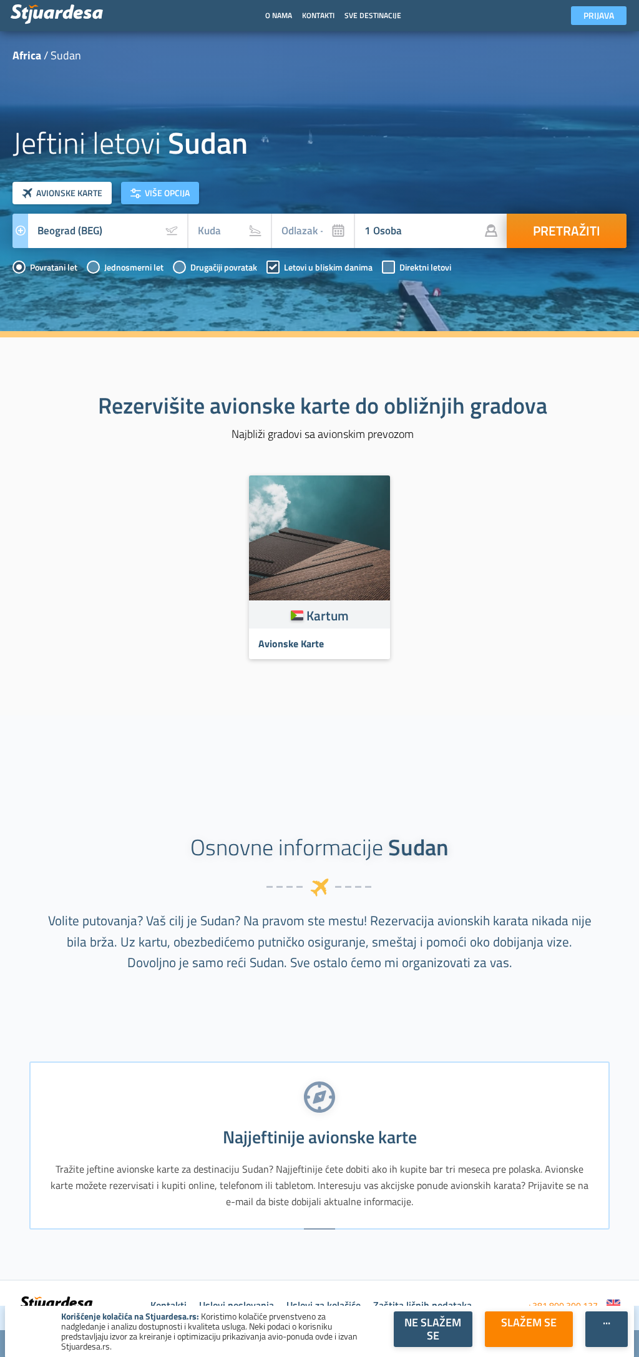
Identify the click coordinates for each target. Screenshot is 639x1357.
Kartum (327, 615)
